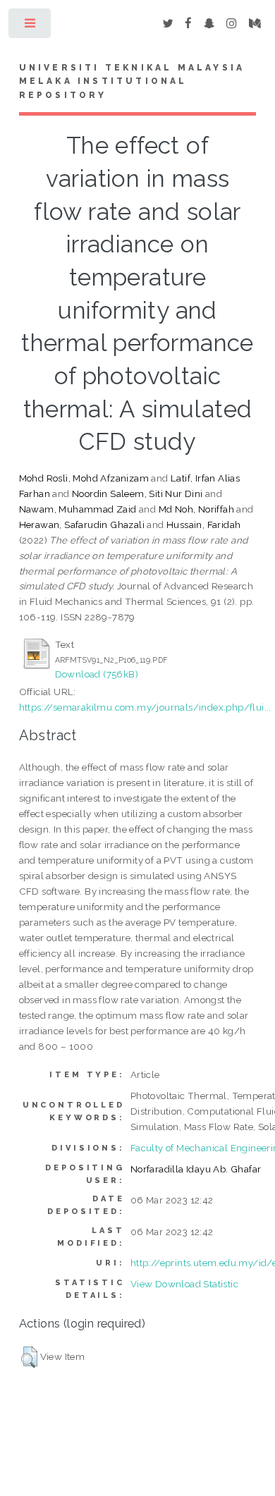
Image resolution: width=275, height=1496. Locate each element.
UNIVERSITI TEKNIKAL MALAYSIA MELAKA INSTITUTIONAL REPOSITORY (132, 82)
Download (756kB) (96, 674)
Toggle (30, 26)
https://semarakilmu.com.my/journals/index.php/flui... (145, 707)
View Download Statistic (184, 1283)
